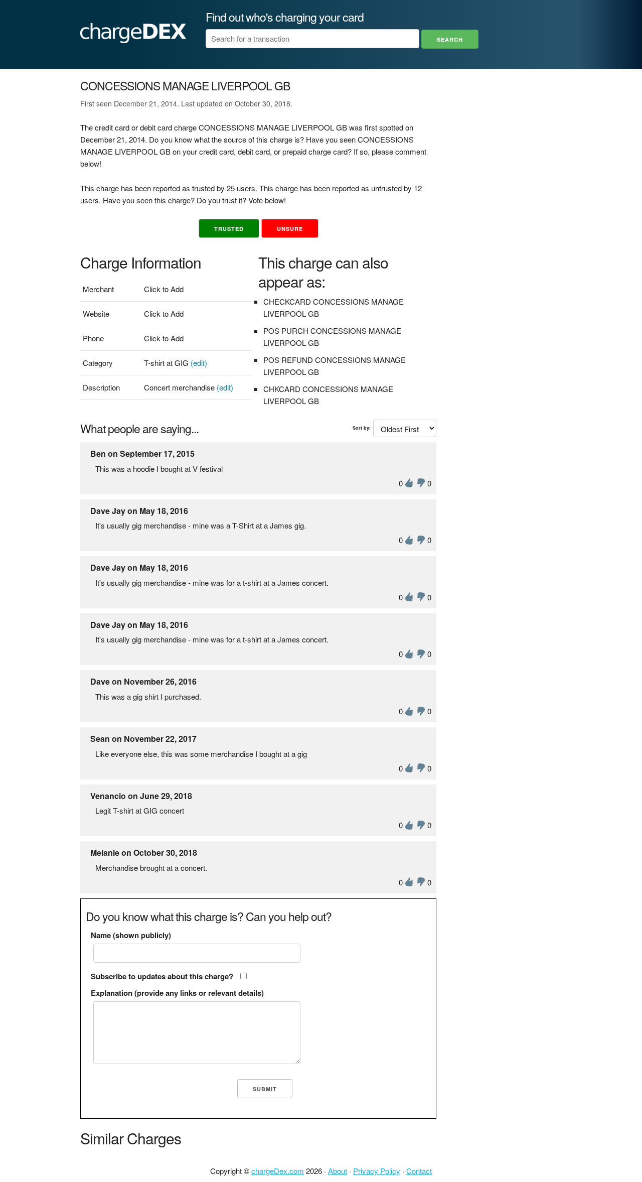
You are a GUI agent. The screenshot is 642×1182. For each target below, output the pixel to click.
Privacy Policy (376, 1170)
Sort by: (362, 428)
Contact (419, 1170)
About (337, 1170)
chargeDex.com (277, 1170)
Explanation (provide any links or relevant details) (177, 992)
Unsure (290, 228)
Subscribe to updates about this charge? (162, 976)
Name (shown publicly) (131, 935)
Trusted (229, 228)
